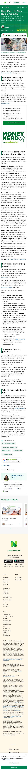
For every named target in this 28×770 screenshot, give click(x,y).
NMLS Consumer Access (9, 659)
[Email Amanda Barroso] (12, 478)
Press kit (5, 604)
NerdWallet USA (15, 749)
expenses (4, 277)
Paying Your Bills (17, 450)
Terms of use (6, 614)
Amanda (16, 475)
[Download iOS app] (8, 561)
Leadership (6, 579)
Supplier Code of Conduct (8, 617)
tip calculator (5, 103)
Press (4, 602)
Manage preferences (14, 762)
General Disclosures (17, 708)
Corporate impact (6, 585)
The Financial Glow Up (8, 443)
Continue (14, 767)
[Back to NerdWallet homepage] (2, 7)
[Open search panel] (10, 2)
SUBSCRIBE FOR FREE (14, 122)
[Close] (26, 754)
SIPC (20, 702)
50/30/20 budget (6, 287)
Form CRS (5, 706)
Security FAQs (19, 579)
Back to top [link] (6, 465)
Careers (5, 582)
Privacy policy (7, 620)
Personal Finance (7, 454)
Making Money (6, 450)
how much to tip (6, 73)
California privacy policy (7, 623)
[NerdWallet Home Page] (5, 2)
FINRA (16, 702)
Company (6, 577)
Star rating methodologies (7, 596)
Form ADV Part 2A (13, 706)
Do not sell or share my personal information (7, 633)
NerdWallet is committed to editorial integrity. (14, 52)
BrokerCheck (17, 710)
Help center (18, 577)
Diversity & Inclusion (6, 589)
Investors (6, 606)
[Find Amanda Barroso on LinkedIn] (15, 478)
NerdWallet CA (15, 752)
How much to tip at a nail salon (16, 259)
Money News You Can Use (9, 447)
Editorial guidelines (6, 592)
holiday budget (19, 408)
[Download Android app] (19, 561)
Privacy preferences (6, 627)
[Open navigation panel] (2, 2)
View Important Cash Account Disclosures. (12, 717)
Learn (7, 7)
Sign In (16, 2)
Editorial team (7, 599)
